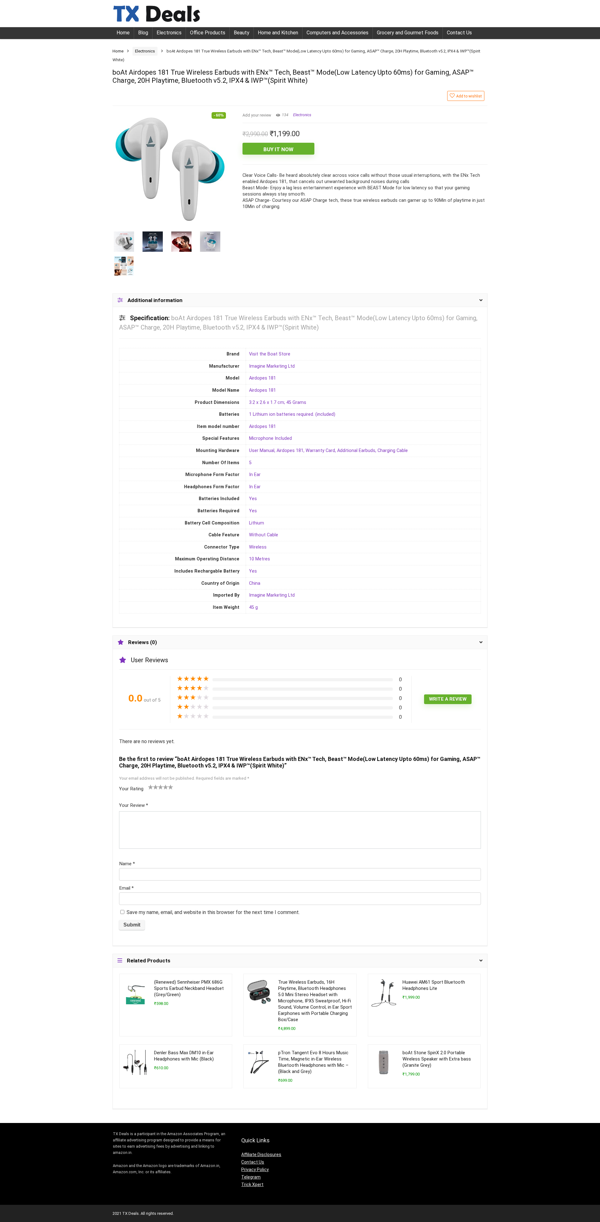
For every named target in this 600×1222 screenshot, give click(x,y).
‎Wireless (258, 547)
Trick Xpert (252, 1184)
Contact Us (459, 33)
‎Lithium (256, 523)
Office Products (207, 33)
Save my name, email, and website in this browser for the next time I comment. (213, 912)
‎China (254, 583)
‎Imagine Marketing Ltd (272, 366)
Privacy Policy (255, 1169)
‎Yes (253, 498)
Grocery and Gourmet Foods (407, 33)
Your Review (133, 805)
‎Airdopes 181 (262, 378)
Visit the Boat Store (269, 354)
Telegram (251, 1177)
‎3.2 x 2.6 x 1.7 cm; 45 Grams (277, 402)
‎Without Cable (263, 535)
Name (127, 864)
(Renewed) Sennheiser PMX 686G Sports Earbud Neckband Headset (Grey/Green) (189, 988)
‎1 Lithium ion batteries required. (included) (292, 414)
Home (123, 33)
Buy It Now (278, 149)
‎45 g (253, 607)
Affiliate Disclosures (261, 1154)
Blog (143, 33)
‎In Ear (255, 474)
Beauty (241, 33)
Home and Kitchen (278, 33)
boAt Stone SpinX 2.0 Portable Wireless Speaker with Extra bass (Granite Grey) (436, 1059)
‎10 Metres (259, 559)
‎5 (250, 462)
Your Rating (131, 789)
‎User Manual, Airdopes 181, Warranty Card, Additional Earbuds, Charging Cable (328, 450)
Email (126, 888)
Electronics (169, 33)
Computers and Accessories (337, 33)
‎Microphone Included (270, 438)
